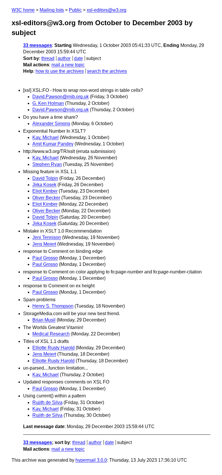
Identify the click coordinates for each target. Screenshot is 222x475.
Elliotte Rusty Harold (53, 347)
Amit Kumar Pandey (52, 143)
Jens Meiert (44, 244)
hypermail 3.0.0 (91, 460)
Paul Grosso (45, 257)
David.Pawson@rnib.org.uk (60, 96)
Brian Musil (44, 319)
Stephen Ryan (47, 164)
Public (75, 10)
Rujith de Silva (47, 402)
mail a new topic (68, 64)
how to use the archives (60, 71)
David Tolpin (45, 178)
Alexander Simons (51, 123)
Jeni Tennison (46, 237)
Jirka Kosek (44, 184)
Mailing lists (52, 10)
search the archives (107, 71)
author (64, 58)
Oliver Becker (46, 197)
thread (47, 58)
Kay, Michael (45, 137)
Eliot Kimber (45, 191)
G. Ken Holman (48, 103)
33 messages (37, 45)
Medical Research (51, 333)
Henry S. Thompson (52, 306)
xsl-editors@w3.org (106, 10)
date (78, 58)
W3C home (23, 10)
